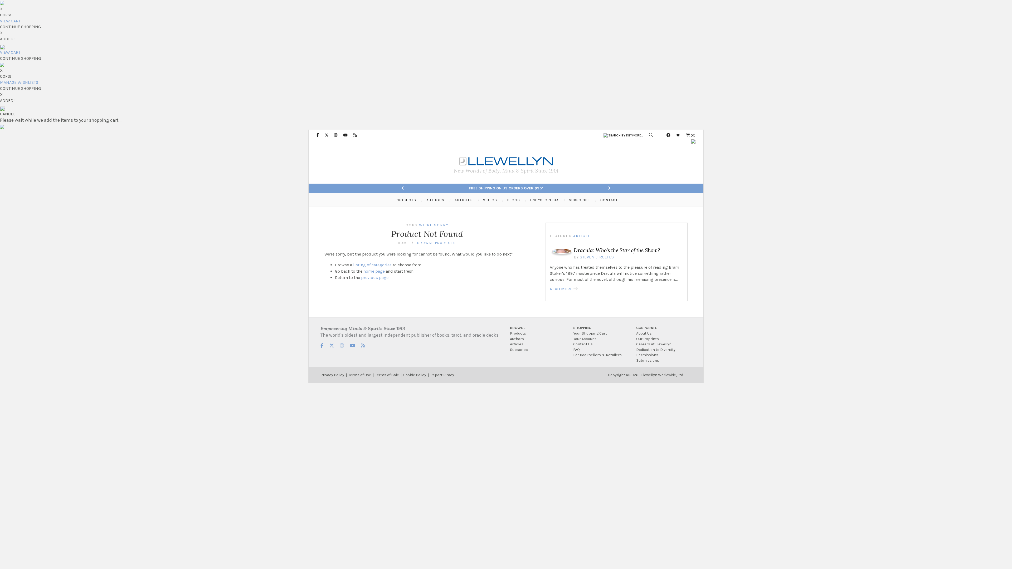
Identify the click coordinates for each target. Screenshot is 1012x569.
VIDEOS (490, 200)
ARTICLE (582, 236)
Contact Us (583, 344)
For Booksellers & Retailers (597, 355)
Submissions (647, 360)
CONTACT (609, 200)
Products (518, 333)
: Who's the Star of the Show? (617, 250)
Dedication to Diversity (655, 349)
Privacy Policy (332, 375)
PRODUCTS (406, 200)
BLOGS (513, 200)
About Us (644, 333)
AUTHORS (435, 200)
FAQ (576, 349)
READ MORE (561, 288)
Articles (516, 344)
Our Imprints (647, 339)
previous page (374, 277)
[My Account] (668, 135)
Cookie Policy (414, 375)
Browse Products (436, 243)
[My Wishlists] (678, 135)
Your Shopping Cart (590, 333)
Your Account (584, 339)
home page (374, 271)
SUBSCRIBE (579, 200)
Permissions (647, 355)
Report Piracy (442, 375)
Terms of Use (359, 375)
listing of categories (372, 264)
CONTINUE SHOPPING (20, 26)
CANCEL (7, 113)
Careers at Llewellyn (654, 344)
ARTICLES (464, 200)
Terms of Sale (387, 375)
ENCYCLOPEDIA (544, 200)
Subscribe (519, 349)
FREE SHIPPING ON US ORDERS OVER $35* (506, 188)
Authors (517, 339)
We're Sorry (434, 225)
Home (403, 243)
